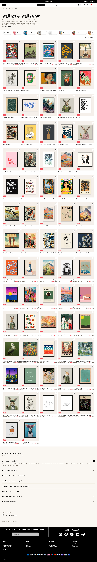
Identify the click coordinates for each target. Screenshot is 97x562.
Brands (4, 543)
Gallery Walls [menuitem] (27, 5)
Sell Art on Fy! (29, 543)
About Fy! (74, 543)
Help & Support (6, 548)
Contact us (5, 549)
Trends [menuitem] (21, 5)
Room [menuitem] (16, 5)
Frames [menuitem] (33, 5)
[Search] (79, 5)
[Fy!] (4, 5)
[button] (89, 37)
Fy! (6, 559)
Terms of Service (53, 546)
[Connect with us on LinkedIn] (77, 534)
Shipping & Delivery (7, 545)
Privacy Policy (52, 543)
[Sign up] (37, 534)
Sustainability (75, 546)
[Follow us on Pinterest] (83, 534)
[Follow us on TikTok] (66, 534)
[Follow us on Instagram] (60, 534)
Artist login (28, 545)
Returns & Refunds (7, 546)
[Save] (19, 41)
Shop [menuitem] (9, 5)
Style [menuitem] (12, 5)
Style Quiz (41, 5)
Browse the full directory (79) (9, 521)
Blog (73, 545)
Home (3, 8)
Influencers (28, 546)
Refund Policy (52, 545)
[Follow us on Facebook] (71, 534)
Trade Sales (5, 550)
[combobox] (64, 5)
